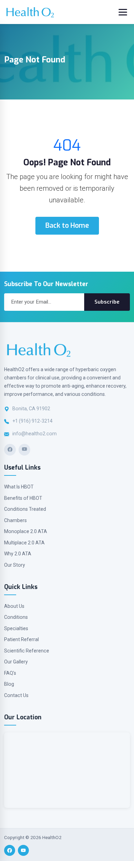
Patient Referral (21, 639)
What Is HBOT (19, 487)
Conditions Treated (25, 509)
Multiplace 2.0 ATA (24, 542)
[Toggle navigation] (123, 12)
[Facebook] (10, 450)
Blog (9, 684)
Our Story (14, 565)
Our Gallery (16, 661)
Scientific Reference (26, 650)
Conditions (16, 617)
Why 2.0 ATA (17, 553)
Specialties (16, 628)
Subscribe (107, 301)
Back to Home (67, 225)
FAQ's (10, 673)
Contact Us (16, 695)
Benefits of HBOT (23, 498)
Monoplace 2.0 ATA (25, 531)
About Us (14, 606)
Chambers (15, 520)
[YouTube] (24, 450)
